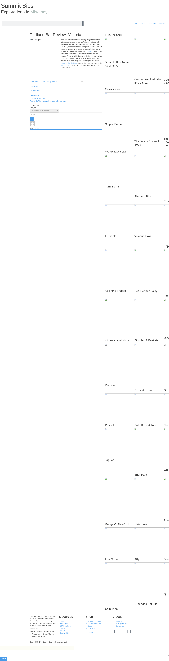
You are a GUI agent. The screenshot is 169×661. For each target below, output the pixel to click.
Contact (162, 23)
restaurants (35, 95)
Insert (4, 659)
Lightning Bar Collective (69, 63)
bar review (34, 86)
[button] (79, 82)
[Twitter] (115, 631)
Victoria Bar (89, 51)
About (135, 23)
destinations (35, 91)
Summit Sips (17, 6)
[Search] (83, 23)
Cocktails (152, 23)
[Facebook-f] (121, 631)
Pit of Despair (65, 65)
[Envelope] (131, 631)
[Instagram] (126, 631)
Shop (143, 23)
